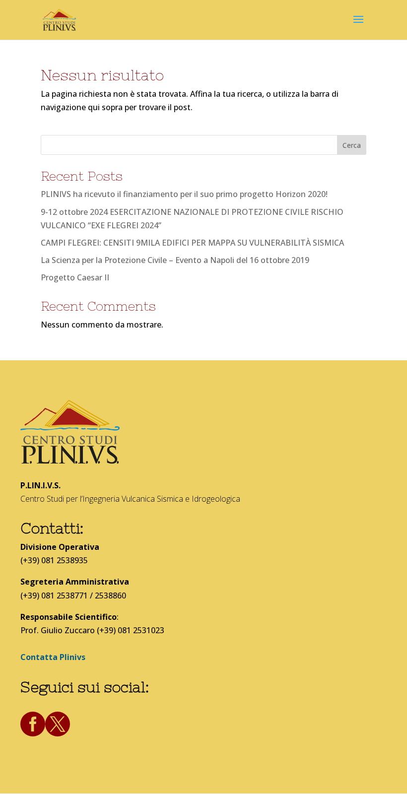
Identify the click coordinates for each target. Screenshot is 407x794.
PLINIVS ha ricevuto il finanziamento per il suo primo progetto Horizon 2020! (184, 194)
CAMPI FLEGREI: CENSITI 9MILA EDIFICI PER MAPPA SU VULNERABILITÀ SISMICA (192, 242)
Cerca (351, 145)
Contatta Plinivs (52, 657)
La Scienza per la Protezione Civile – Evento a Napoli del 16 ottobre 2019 (175, 260)
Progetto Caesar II (75, 277)
